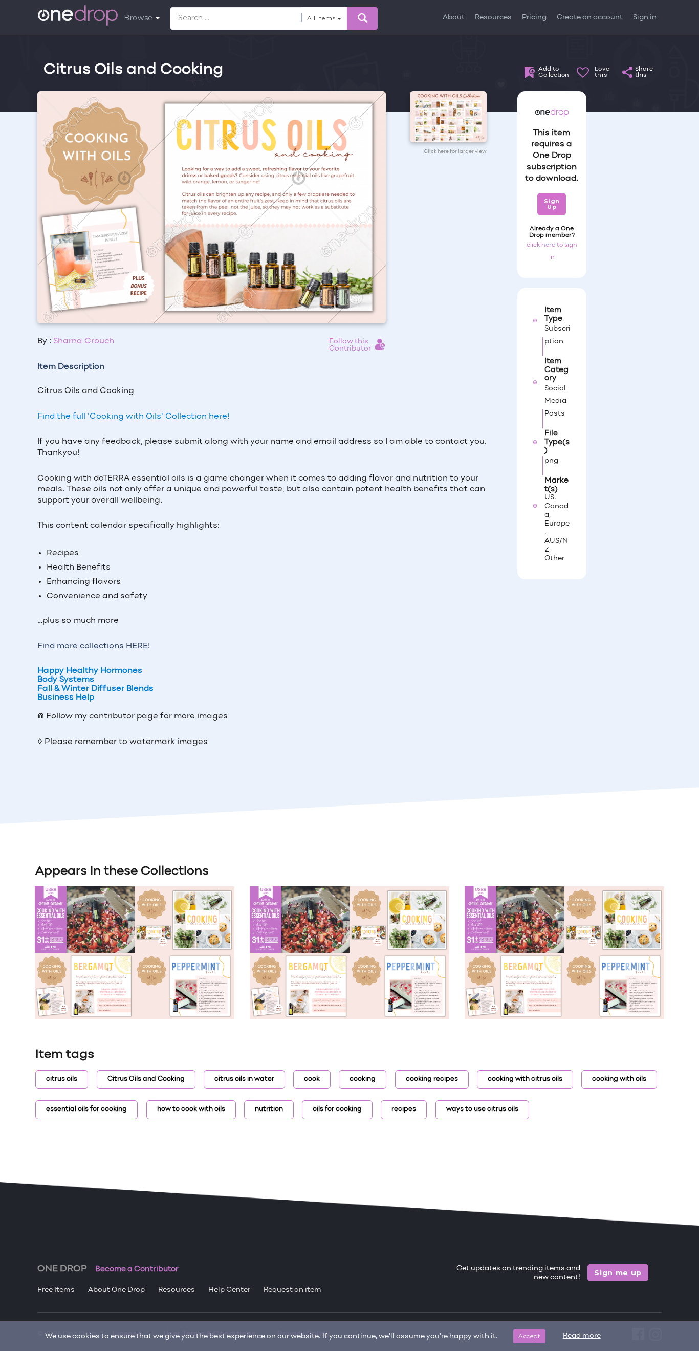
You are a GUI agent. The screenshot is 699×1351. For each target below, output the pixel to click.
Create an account (590, 17)
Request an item (292, 1290)
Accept (529, 1336)
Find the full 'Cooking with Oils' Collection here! (133, 416)
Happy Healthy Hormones (89, 671)
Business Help (65, 697)
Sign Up (552, 204)
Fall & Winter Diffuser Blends (95, 689)
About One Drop (116, 1290)
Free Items (56, 1290)
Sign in (645, 17)
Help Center (229, 1290)
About (454, 17)
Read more (582, 1336)
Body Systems (65, 680)
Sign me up (618, 1272)
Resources (493, 17)
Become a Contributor (137, 1269)
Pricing (534, 17)
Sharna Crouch (83, 341)
